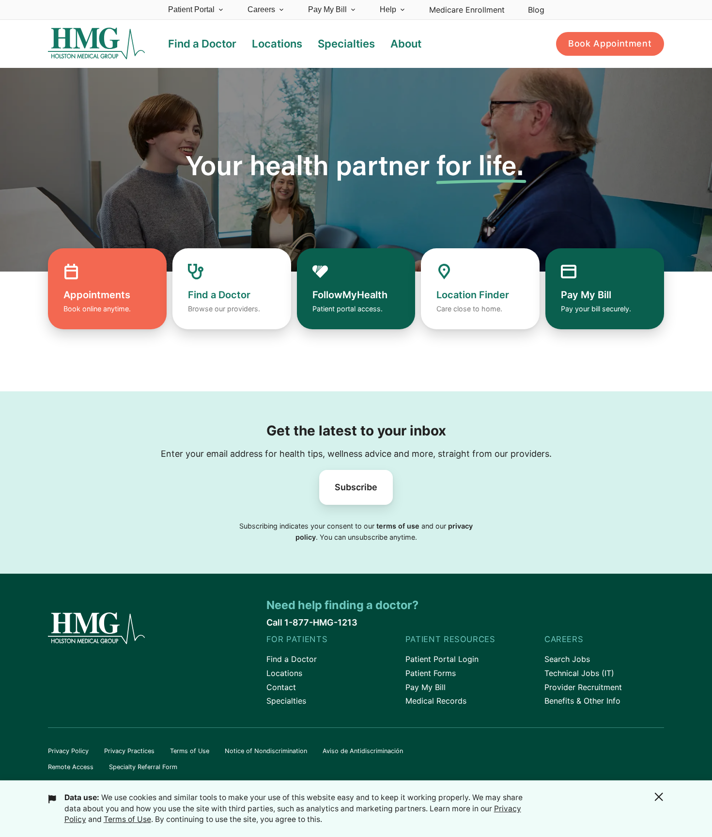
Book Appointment (609, 43)
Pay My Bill (327, 9)
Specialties (286, 701)
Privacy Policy (68, 751)
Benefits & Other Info (582, 701)
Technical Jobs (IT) (579, 673)
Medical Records (435, 701)
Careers (261, 9)
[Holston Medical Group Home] (96, 44)
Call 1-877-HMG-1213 (311, 622)
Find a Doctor (291, 659)
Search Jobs (567, 659)
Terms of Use (189, 751)
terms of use (397, 526)
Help (388, 9)
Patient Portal (191, 9)
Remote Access (70, 767)
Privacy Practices (129, 751)
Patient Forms (430, 673)
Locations (284, 673)
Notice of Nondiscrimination (266, 751)
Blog (536, 10)
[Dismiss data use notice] (658, 796)
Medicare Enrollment (467, 10)
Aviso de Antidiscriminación (363, 751)
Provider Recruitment (583, 687)
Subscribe (356, 487)
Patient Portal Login (442, 659)
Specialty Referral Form (143, 767)
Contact (281, 687)
